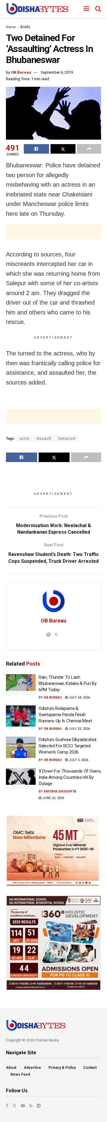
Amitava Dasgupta (60, 791)
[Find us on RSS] (30, 1105)
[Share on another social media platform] (89, 149)
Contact (90, 1068)
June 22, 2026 (52, 798)
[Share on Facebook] (36, 149)
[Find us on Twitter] (14, 1105)
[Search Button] (98, 9)
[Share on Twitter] (63, 149)
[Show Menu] (86, 9)
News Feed (20, 1074)
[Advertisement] (53, 231)
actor (25, 438)
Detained (66, 438)
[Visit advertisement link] (53, 851)
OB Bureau (21, 72)
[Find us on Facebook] (7, 1105)
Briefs (25, 27)
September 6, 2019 (57, 72)
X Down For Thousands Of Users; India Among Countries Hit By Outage (70, 777)
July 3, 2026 (78, 760)
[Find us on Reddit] (39, 1105)
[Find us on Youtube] (23, 1105)
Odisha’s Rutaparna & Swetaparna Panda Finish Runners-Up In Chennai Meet (65, 715)
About (11, 1068)
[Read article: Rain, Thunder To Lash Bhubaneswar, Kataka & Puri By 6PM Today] (21, 685)
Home (11, 27)
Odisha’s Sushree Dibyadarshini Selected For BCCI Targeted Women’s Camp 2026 (67, 746)
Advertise (32, 1068)
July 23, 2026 (79, 729)
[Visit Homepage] (37, 9)
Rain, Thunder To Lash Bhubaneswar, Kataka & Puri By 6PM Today (67, 683)
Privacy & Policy (62, 1068)
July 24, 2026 (79, 697)
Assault (44, 438)
